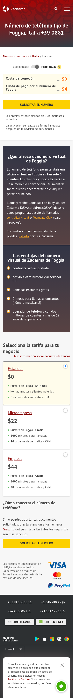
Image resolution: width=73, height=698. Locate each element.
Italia (35, 56)
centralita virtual (18, 217)
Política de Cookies (19, 679)
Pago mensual (20, 67)
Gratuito (8, 529)
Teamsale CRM (42, 217)
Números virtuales (16, 56)
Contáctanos (21, 622)
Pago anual (49, 67)
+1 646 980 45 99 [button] (53, 602)
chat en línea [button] (53, 622)
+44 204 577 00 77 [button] (53, 611)
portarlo (23, 236)
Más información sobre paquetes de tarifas (42, 356)
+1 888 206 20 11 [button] (20, 602)
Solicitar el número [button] (36, 105)
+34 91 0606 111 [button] (19, 611)
